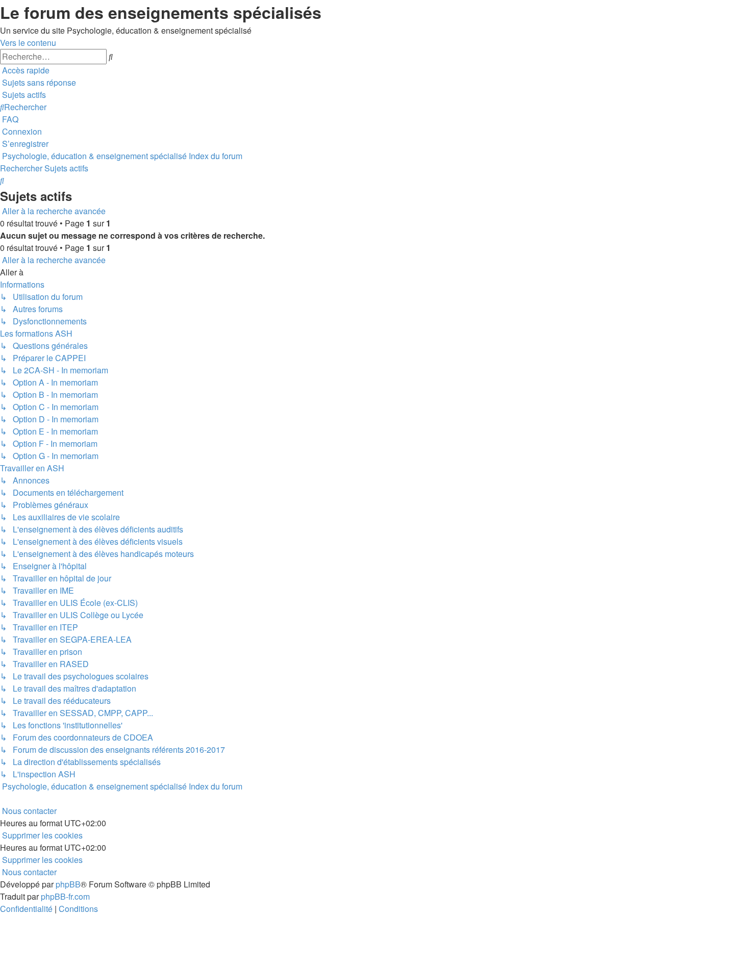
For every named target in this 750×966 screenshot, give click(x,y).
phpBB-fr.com (65, 896)
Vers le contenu (28, 42)
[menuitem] (38, 82)
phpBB (68, 884)
